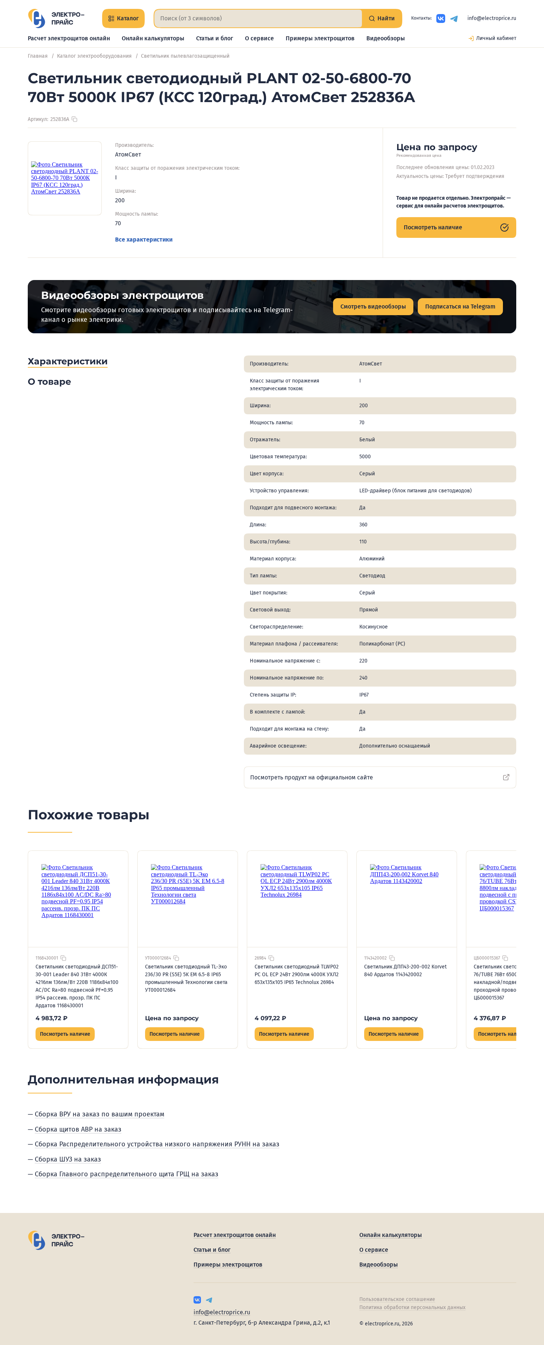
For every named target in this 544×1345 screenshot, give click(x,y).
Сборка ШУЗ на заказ (68, 1159)
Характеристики (68, 361)
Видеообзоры (385, 38)
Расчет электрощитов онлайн (69, 38)
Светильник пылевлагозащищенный (185, 56)
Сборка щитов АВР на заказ (78, 1129)
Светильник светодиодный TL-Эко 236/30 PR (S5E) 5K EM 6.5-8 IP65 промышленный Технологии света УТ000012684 (186, 978)
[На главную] (56, 18)
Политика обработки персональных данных (412, 1307)
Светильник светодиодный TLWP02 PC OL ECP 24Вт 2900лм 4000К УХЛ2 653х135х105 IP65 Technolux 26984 (297, 974)
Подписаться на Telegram (460, 306)
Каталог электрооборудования (94, 56)
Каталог (128, 18)
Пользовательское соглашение (397, 1299)
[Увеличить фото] (64, 178)
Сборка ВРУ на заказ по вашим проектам (99, 1114)
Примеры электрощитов (320, 38)
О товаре (49, 381)
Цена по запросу (172, 1018)
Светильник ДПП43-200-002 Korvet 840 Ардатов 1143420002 (405, 971)
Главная (38, 56)
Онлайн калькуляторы (153, 38)
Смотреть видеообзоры (373, 306)
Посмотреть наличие (433, 227)
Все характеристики (143, 239)
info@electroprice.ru (491, 18)
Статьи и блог (214, 38)
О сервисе (259, 38)
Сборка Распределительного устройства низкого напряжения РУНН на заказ (157, 1144)
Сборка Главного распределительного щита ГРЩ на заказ (126, 1174)
